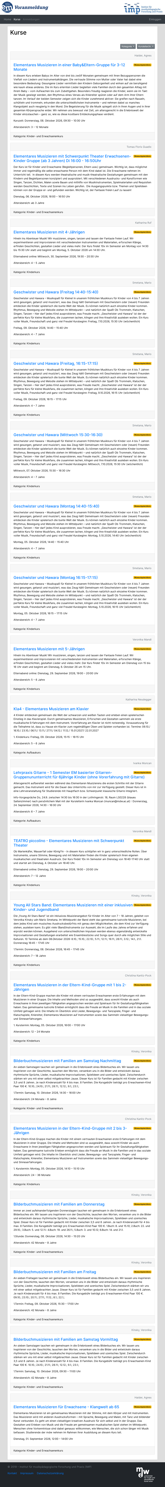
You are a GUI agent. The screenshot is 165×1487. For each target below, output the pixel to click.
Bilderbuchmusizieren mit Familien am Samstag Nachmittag (67, 1060)
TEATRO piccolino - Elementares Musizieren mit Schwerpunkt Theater (69, 843)
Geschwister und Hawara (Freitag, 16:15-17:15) (56, 363)
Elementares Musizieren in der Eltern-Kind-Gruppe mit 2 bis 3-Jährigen (70, 1130)
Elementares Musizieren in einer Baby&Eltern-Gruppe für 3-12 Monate (69, 67)
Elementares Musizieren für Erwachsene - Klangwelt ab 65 (66, 1407)
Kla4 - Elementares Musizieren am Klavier (51, 709)
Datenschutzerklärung (50, 1473)
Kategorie (127, 46)
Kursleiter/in (144, 46)
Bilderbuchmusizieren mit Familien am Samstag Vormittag (66, 1339)
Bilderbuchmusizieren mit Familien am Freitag (55, 1271)
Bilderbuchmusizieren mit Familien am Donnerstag (59, 1204)
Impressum (27, 1473)
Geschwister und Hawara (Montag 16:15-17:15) (56, 577)
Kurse (17, 19)
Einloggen (155, 19)
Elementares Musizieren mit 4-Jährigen (49, 232)
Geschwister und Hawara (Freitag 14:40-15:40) (56, 292)
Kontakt (12, 1473)
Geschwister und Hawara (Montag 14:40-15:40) (56, 506)
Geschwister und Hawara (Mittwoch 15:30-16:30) (58, 434)
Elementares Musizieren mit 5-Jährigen (49, 649)
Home (7, 19)
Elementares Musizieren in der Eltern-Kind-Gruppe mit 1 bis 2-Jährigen (70, 987)
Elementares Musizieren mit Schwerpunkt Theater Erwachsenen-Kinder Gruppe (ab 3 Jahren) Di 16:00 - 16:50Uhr (72, 158)
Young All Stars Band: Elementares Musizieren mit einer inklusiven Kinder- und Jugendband (73, 907)
